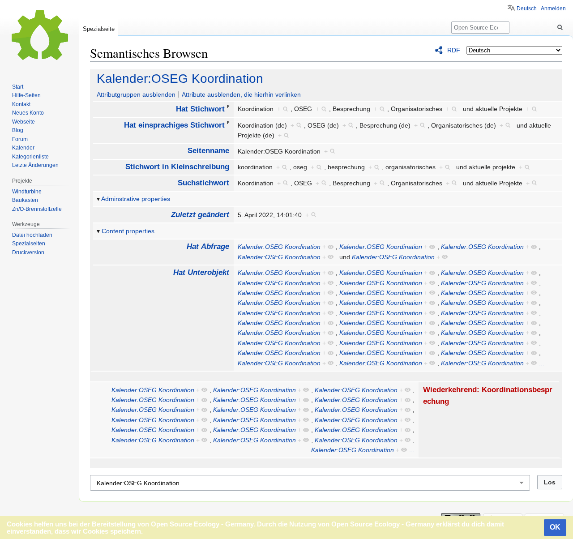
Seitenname (208, 150)
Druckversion (28, 252)
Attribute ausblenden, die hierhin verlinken (241, 94)
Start (17, 87)
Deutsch (527, 8)
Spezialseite (99, 29)
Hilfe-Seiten (26, 95)
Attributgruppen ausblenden (136, 94)
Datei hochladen (32, 235)
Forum (20, 139)
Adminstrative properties (135, 198)
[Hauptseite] (39, 36)
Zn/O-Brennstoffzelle (37, 209)
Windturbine (27, 191)
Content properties (128, 231)
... (541, 363)
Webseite (23, 122)
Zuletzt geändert (200, 214)
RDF (453, 50)
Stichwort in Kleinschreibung (177, 167)
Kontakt (21, 104)
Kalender (23, 148)
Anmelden (553, 8)
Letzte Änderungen (35, 165)
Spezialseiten (28, 243)
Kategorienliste (30, 157)
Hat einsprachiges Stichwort (174, 125)
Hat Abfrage (208, 246)
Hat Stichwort (200, 109)
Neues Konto (28, 113)
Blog (17, 130)
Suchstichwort (203, 183)
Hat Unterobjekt (201, 272)
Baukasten (25, 200)
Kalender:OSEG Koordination (180, 79)
